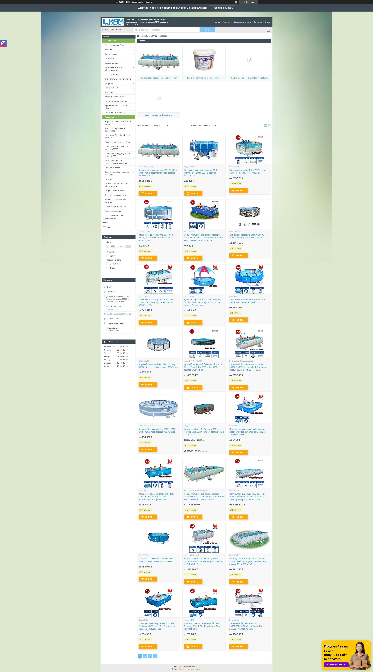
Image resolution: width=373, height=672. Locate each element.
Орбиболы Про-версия (115, 206)
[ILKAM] (113, 21)
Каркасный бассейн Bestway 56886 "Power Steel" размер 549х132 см (246, 236)
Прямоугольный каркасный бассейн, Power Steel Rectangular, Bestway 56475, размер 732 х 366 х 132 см (249, 561)
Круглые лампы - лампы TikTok (116, 106)
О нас (267, 22)
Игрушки (109, 83)
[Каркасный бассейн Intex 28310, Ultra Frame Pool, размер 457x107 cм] (249, 149)
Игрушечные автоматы (115, 190)
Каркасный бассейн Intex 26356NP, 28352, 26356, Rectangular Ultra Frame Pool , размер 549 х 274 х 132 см (247, 367)
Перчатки (109, 58)
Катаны (108, 179)
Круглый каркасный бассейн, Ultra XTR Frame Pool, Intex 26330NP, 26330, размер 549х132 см (203, 367)
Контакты (258, 22)
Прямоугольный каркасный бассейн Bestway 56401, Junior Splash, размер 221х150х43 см (247, 432)
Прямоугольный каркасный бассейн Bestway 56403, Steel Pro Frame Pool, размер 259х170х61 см (157, 626)
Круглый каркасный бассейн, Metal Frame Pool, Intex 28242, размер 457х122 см (201, 173)
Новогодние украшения (116, 101)
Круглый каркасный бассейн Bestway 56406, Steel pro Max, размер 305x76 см (158, 365)
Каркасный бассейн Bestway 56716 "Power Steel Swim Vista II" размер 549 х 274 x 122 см (204, 432)
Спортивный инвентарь (116, 112)
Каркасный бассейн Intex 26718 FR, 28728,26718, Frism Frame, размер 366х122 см (156, 238)
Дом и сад (110, 92)
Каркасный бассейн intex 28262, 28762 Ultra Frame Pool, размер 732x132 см (157, 430)
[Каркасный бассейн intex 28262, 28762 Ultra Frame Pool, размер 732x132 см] (158, 408)
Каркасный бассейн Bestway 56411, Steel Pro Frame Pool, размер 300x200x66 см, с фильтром (156, 497)
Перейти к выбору (222, 7)
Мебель (108, 49)
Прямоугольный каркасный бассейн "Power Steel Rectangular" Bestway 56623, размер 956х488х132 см (247, 497)
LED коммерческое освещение (114, 216)
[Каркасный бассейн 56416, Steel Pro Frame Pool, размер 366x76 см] (249, 279)
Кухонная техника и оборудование (114, 68)
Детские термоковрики (116, 195)
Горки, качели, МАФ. (114, 74)
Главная (216, 22)
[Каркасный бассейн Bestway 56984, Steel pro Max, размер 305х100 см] (158, 538)
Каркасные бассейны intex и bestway (118, 122)
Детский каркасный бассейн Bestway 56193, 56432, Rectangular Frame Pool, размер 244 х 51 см (203, 302)
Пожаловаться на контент (190, 669)
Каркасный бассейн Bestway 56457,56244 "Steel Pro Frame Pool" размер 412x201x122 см (246, 626)
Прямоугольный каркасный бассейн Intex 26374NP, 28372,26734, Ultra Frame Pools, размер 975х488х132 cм (204, 497)
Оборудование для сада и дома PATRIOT (117, 147)
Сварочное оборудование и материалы (118, 173)
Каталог (226, 22)
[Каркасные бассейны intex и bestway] (158, 60)
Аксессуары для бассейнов (117, 142)
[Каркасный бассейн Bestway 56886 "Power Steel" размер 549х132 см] (249, 214)
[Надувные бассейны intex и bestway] (249, 60)
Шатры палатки (112, 63)
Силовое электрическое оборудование (116, 184)
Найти (207, 30)
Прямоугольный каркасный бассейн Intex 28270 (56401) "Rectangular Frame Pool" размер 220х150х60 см (203, 238)
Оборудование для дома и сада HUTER (117, 154)
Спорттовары (111, 54)
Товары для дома (113, 211)
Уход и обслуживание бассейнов (115, 129)
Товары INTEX (111, 87)
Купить (148, 193)
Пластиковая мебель (114, 45)
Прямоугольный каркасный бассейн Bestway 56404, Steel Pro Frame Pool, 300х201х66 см (202, 626)
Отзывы (106, 227)
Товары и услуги (149, 36)
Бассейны (109, 117)
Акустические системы (115, 96)
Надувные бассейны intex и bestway (117, 136)
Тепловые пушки (112, 167)
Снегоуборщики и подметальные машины (116, 161)
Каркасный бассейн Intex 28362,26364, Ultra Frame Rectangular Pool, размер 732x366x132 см (158, 173)
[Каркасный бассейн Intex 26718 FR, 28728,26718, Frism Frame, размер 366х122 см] (158, 214)
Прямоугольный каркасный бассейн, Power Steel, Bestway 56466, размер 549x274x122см (157, 302)
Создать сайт (137, 2)
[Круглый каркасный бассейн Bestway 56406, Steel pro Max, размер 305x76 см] (158, 343)
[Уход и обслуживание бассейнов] (204, 60)
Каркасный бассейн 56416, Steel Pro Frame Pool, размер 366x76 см (247, 301)
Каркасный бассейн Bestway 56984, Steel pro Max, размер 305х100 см (156, 560)
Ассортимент (109, 40)
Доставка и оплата (242, 22)
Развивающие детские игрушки (115, 200)
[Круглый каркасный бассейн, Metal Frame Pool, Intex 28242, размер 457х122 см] (204, 149)
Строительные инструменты (118, 79)
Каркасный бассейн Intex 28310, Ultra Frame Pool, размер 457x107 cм (247, 171)
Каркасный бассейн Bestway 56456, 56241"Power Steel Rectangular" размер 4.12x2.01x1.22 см (203, 561)
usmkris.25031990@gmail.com (120, 314)
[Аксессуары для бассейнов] (158, 97)
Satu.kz (199, 666)
